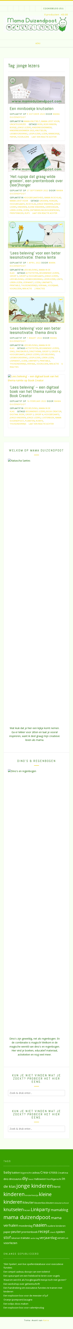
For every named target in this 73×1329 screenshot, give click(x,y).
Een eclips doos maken (16, 1303)
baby (7, 1172)
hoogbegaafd (17, 204)
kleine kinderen (36, 207)
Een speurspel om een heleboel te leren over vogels (32, 1275)
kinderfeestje (31, 1195)
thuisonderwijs (29, 285)
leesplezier (34, 133)
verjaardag (48, 1237)
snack (52, 1232)
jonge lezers (24, 127)
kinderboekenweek (42, 127)
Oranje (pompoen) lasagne (18, 1299)
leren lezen (16, 210)
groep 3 (14, 276)
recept (44, 1231)
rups (27, 213)
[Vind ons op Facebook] (21, 8)
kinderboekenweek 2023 (22, 130)
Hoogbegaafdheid (33, 197)
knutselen (40, 130)
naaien (40, 1225)
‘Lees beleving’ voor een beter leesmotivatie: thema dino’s (35, 330)
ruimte (39, 420)
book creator (53, 411)
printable (15, 285)
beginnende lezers (49, 273)
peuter (16, 1232)
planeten (30, 420)
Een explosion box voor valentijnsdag (24, 1307)
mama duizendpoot (27, 1217)
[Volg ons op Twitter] (27, 8)
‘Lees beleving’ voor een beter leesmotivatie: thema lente (35, 255)
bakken (16, 1172)
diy (25, 1178)
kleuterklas (40, 1202)
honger (53, 200)
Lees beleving (31, 269)
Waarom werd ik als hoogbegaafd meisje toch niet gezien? (35, 1279)
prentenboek (17, 213)
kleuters (50, 1202)
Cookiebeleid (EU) (53, 8)
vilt (66, 1238)
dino (12, 351)
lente (59, 279)
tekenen (15, 1238)
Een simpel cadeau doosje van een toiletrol (27, 1271)
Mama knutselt (32, 121)
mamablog (59, 1209)
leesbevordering (19, 133)
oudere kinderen (56, 1225)
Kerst (56, 1187)
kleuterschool (62, 1203)
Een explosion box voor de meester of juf (26, 1295)
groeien (43, 200)
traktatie (25, 1238)
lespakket (28, 282)
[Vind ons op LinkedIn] (38, 8)
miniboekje (53, 133)
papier (13, 136)
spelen (60, 1232)
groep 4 (23, 276)
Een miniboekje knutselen (32, 108)
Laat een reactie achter (44, 136)
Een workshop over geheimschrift (22, 1283)
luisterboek (47, 417)
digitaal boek (17, 414)
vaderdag (34, 1238)
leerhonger (51, 207)
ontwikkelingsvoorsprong (45, 210)
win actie (27, 288)
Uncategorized (18, 124)
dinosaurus (22, 351)
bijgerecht (26, 1172)
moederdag (26, 1225)
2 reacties (40, 288)
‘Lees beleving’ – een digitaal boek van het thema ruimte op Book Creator (35, 391)
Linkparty (46, 282)
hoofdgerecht (54, 1179)
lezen (44, 133)
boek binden (50, 124)
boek (40, 124)
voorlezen (23, 136)
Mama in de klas (52, 197)
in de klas (31, 204)
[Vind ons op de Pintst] (32, 8)
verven (61, 1238)
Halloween (40, 1179)
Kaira (46, 1320)
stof (7, 1237)
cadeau (35, 1172)
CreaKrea (63, 1172)
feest (30, 1179)
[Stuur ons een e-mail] (16, 8)
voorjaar (53, 285)
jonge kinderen (45, 204)
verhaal (42, 285)
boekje (13, 127)
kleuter (28, 1202)
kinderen (22, 207)
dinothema (35, 351)
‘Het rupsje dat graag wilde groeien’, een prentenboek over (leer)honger (36, 181)
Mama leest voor (50, 121)
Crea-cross (48, 1172)
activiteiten (32, 273)
